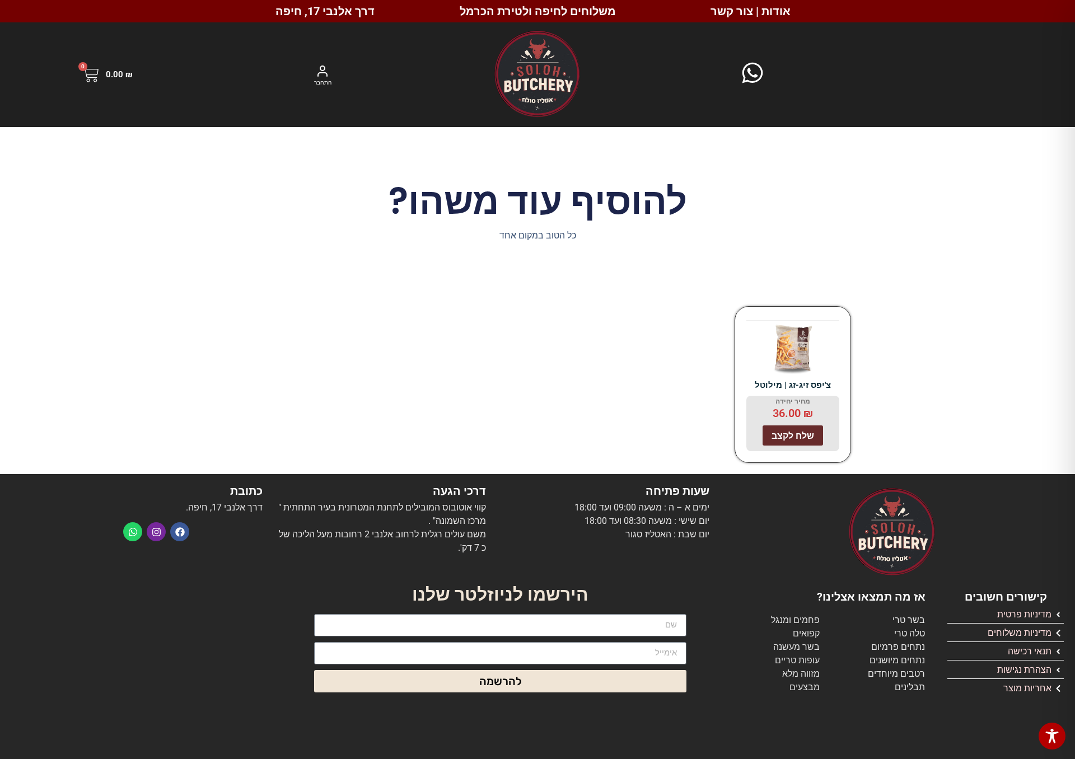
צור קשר (732, 11)
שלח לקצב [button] (793, 435)
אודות (776, 11)
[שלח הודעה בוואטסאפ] (752, 73)
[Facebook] (179, 531)
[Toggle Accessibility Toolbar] (1052, 736)
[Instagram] (156, 531)
